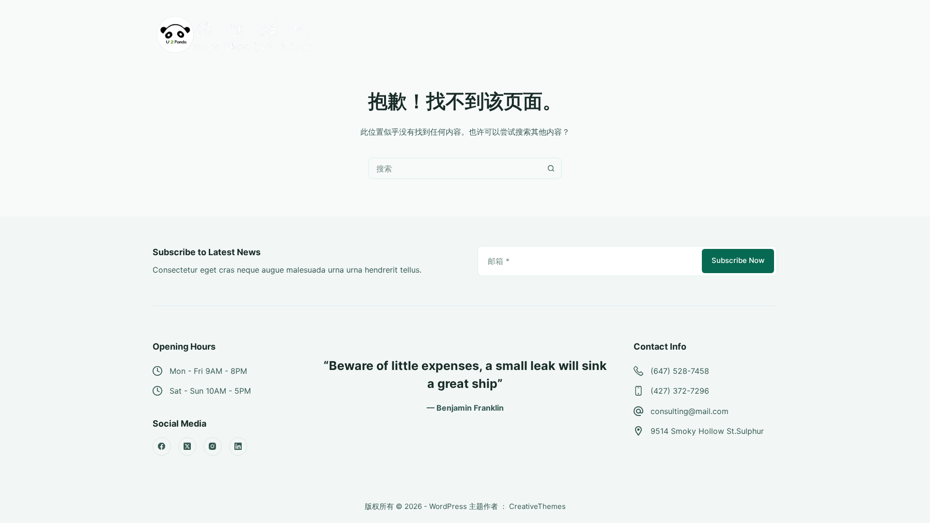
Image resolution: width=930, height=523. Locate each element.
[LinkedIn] (238, 446)
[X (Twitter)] (187, 446)
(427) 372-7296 (680, 391)
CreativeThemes (537, 506)
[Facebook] (162, 446)
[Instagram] (212, 446)
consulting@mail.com (689, 411)
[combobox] (455, 168)
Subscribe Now (738, 260)
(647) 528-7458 (680, 371)
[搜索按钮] (551, 168)
